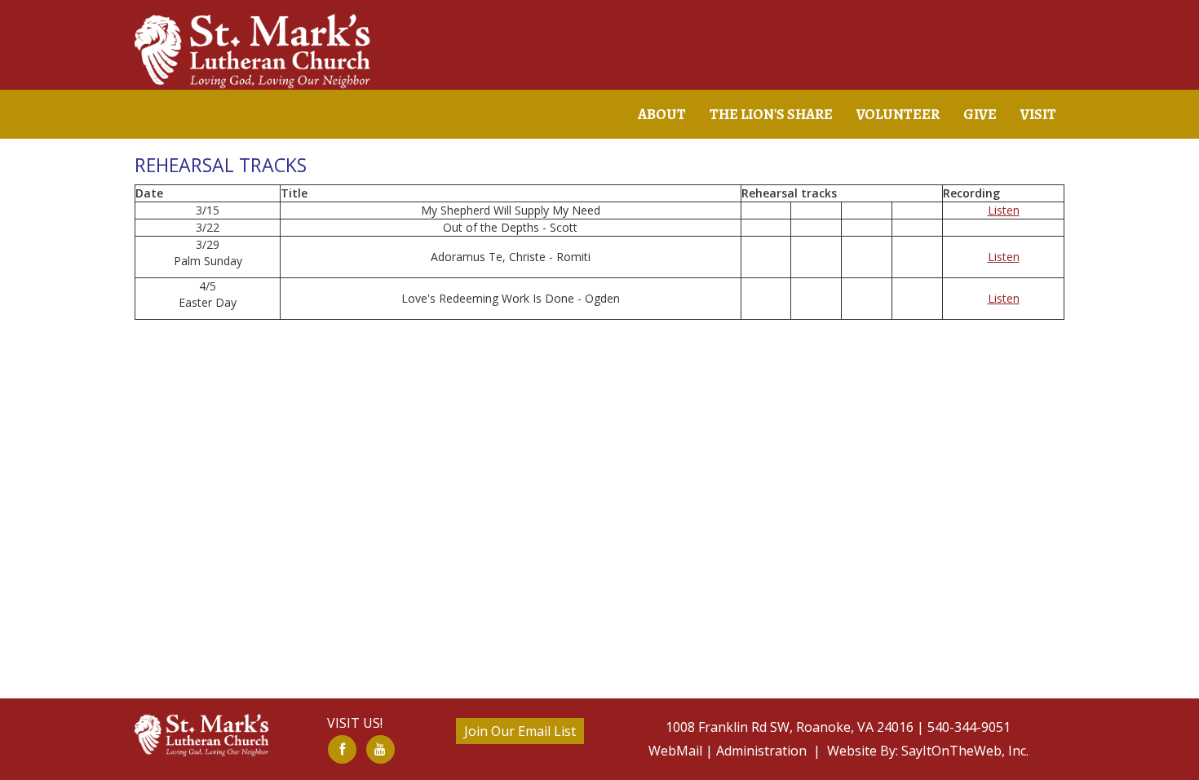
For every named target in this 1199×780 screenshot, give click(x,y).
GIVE (980, 114)
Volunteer (898, 114)
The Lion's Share (771, 114)
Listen (1004, 210)
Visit (1038, 114)
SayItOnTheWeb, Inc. (963, 751)
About (662, 114)
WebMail (675, 751)
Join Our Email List (520, 731)
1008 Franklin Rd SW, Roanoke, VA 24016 (790, 727)
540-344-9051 (969, 727)
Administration (761, 751)
